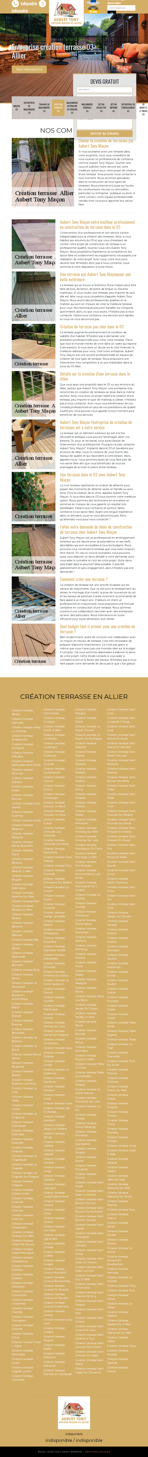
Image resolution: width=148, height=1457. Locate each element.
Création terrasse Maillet (54, 1346)
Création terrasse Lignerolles (54, 1236)
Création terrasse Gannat (54, 1016)
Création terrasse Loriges (54, 1262)
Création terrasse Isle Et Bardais (56, 1109)
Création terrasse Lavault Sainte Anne (56, 1194)
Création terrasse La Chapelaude (24, 1157)
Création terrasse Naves (86, 989)
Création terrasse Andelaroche (22, 737)
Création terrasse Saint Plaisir (121, 796)
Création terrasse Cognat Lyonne (22, 1369)
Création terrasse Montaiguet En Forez (88, 846)
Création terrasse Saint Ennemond (89, 1285)
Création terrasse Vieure (117, 1297)
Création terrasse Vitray (121, 1346)
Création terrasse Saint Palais (121, 787)
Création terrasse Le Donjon (56, 889)
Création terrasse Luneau (54, 1313)
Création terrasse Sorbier (117, 990)
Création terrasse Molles (86, 812)
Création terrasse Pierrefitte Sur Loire (87, 1099)
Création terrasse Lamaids (54, 1160)
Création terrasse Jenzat (54, 1135)
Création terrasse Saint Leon (121, 711)
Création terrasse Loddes (54, 1253)
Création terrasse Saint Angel (89, 1184)
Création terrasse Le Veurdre (119, 1279)
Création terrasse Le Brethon (24, 1039)
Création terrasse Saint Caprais (89, 1226)
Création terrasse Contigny (54, 719)
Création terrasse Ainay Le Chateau (26, 729)
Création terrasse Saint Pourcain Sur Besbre (121, 812)
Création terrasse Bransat (22, 1014)
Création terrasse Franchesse (54, 1007)
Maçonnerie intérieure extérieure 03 (72, 107)
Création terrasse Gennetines (54, 1041)
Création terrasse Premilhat (86, 1133)
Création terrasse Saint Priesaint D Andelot (121, 829)
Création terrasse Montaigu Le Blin (86, 855)
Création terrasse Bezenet (22, 924)
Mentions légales (97, 1451)
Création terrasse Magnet (54, 1338)
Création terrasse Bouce (22, 976)
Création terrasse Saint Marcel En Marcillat (121, 745)
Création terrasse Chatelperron (22, 1259)
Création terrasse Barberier (22, 835)
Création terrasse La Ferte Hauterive (56, 982)
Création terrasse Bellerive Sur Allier (23, 894)
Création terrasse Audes (22, 788)
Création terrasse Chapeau (22, 1149)
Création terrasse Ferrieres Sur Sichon (56, 973)
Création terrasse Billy (25, 939)
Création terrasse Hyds (57, 1103)
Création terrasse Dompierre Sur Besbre (57, 880)
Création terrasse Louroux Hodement (56, 1304)
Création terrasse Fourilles (54, 999)
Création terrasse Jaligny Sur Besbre (55, 1126)
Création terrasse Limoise (54, 1245)
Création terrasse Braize (22, 1005)
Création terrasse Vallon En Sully (117, 1177)
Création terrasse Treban (117, 1096)
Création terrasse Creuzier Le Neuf (54, 804)
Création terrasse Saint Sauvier (121, 863)
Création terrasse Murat (86, 964)
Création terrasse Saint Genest (89, 1319)
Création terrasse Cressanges (54, 796)
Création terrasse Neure (86, 1023)
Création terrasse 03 (58, 107)
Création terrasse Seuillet (117, 982)
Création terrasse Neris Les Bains (89, 998)
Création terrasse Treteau (117, 1113)
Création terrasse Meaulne (86, 762)
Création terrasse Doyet (54, 897)
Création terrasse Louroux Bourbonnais (56, 1279)
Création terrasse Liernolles (54, 1228)
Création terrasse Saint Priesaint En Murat (121, 838)
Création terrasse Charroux (22, 1217)
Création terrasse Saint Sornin (121, 872)
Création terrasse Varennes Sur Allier (118, 1186)
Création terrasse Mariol (86, 719)
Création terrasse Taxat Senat (121, 1024)
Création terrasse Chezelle (22, 1327)
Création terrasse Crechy (54, 787)
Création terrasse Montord (86, 938)
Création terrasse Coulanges (54, 745)
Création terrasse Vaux (121, 1209)
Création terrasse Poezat (86, 1116)
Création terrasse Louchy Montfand (54, 1270)
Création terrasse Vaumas (117, 1203)
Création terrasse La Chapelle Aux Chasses (25, 1174)
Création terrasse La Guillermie (56, 1071)
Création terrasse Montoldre (86, 930)
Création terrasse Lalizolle (54, 1152)
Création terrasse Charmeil (22, 1200)
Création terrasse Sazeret (117, 956)
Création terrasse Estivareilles (54, 956)
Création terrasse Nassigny (86, 981)
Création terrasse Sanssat (117, 922)
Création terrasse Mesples (86, 796)
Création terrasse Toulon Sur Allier (117, 1088)
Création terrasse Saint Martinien (121, 762)
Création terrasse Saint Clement (89, 1243)
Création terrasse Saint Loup (121, 728)
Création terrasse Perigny (86, 1082)
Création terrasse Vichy (121, 1285)
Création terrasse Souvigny (117, 999)
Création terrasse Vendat (117, 1233)
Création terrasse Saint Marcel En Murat (121, 736)
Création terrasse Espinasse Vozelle (54, 948)
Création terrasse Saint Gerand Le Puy (89, 1336)
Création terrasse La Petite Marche (87, 1091)
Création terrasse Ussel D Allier (121, 1152)
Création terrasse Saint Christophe (89, 1235)
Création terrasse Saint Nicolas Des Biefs (121, 779)
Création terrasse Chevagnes (22, 1318)
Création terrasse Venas (117, 1224)
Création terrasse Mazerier (86, 745)
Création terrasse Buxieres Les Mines (24, 1081)
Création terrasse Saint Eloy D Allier (89, 1277)
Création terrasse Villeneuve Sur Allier (119, 1330)
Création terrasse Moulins (86, 955)
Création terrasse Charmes (22, 1208)
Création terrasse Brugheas (22, 1064)
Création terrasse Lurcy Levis (58, 1321)
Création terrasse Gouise (54, 1063)
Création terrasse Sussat (117, 1007)
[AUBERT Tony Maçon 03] (74, 1412)
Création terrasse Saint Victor (121, 889)
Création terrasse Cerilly (22, 1098)
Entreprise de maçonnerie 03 (29, 107)
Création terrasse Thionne (117, 1071)
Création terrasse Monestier (86, 821)
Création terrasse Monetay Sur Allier (86, 829)
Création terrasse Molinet (86, 804)
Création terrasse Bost (26, 969)
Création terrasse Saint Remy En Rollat (121, 855)
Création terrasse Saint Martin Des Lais (121, 753)
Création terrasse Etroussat (54, 965)
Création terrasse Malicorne (54, 1355)
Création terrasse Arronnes (22, 771)
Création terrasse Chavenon (22, 1284)
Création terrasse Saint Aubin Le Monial (89, 1192)
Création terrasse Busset (22, 1073)
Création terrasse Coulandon (54, 736)
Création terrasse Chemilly (22, 1310)
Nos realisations (29, 69)
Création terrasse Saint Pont (121, 804)
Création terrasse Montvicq (86, 947)
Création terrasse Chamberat (22, 1124)
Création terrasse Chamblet (22, 1132)
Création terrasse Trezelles (117, 1130)
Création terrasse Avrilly (26, 820)
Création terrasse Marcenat (54, 1363)
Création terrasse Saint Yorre (121, 906)
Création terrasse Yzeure (117, 1369)
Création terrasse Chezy (22, 1335)
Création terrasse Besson (22, 916)
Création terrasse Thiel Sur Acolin (121, 1063)
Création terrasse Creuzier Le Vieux (54, 812)
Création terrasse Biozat (22, 946)
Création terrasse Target (117, 1016)
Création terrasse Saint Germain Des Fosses (89, 1345)
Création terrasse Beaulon (22, 860)
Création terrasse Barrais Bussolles (22, 843)
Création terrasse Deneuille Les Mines (56, 842)
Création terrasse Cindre (22, 1360)
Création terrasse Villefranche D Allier (119, 1322)
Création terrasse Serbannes (117, 965)
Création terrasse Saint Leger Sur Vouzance (89, 1370)
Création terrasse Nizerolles (86, 1048)
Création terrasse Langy (54, 1169)
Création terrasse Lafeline (54, 1143)
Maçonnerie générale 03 (87, 107)
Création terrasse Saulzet (117, 939)
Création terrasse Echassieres (54, 931)
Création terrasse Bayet (22, 852)
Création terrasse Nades (86, 972)
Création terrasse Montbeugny (86, 863)
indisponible (28, 3)
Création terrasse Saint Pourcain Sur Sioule (121, 821)
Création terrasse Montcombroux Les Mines (87, 874)
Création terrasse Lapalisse (54, 1177)
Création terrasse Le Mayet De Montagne (88, 736)
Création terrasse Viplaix (117, 1339)
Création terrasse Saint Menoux (121, 770)
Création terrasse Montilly (86, 905)
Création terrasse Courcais (54, 762)
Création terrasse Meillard (86, 770)
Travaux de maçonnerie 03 (44, 107)
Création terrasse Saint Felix (89, 1311)
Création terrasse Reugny (86, 1150)
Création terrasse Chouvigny (22, 1352)
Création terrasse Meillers (86, 779)
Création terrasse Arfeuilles (22, 754)
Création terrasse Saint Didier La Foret (89, 1268)
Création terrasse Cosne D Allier (54, 728)
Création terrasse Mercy (86, 787)
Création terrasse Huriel (54, 1096)
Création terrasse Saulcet (117, 931)
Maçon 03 (17, 107)
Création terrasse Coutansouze (54, 770)
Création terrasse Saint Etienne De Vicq (89, 1294)
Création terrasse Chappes (22, 1183)
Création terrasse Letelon (54, 1219)
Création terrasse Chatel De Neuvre (23, 1242)
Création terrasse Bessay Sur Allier (22, 907)
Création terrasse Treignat (117, 1105)
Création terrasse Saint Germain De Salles (89, 1353)
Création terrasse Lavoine (54, 1203)
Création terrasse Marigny (86, 711)
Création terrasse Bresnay (22, 1022)
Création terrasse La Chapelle (24, 1166)
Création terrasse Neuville (86, 1032)
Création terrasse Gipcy (58, 1048)
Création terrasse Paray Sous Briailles (89, 1074)
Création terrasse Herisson (54, 1088)
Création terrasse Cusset (54, 821)
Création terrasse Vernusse (117, 1270)
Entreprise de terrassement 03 (128, 107)
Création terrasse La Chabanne (24, 1115)
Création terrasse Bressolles (22, 1030)
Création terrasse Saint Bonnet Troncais (89, 1218)
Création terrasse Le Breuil (24, 1047)
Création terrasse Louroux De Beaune (56, 1287)
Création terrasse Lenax (54, 1211)
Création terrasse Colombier (22, 1377)
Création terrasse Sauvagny (117, 948)
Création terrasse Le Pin (88, 1108)
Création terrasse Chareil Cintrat (22, 1191)
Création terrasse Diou (57, 865)
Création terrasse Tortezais (117, 1079)
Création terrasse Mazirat (86, 753)
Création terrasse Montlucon (86, 913)
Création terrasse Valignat (117, 1160)
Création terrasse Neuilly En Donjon (86, 1006)
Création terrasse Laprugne (54, 1186)
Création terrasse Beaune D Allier (22, 869)
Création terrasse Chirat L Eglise (26, 1344)
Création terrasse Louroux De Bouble (55, 1296)
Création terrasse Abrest (22, 712)
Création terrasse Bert (25, 901)
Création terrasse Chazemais (22, 1301)
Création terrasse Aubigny (22, 779)
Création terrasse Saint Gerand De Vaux (89, 1328)
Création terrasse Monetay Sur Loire (87, 838)
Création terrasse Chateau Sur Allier (23, 1234)
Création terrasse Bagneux (22, 826)
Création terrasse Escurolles (54, 939)
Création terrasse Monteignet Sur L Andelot (86, 886)
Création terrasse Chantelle (22, 1140)
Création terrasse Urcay (121, 1145)
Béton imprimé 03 (113, 107)
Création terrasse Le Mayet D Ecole (88, 728)
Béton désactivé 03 (101, 107)
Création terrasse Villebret (117, 1313)
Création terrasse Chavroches (22, 1293)
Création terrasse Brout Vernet (26, 1056)
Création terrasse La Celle (24, 1090)
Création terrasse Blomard (22, 963)
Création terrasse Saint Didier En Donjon (89, 1260)
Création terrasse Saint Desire (89, 1252)
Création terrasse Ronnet (86, 1175)
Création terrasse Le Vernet (119, 1250)
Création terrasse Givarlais (54, 1054)
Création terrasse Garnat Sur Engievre (56, 1032)
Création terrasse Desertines (54, 850)
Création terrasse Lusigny (54, 1329)
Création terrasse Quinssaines (86, 1142)
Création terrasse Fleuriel (54, 990)
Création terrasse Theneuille (117, 1054)
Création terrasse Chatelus (22, 1267)
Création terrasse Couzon (54, 779)
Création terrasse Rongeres (86, 1167)
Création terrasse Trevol (117, 1122)
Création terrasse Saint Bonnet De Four (89, 1201)
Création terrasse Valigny (117, 1169)
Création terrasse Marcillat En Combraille (57, 1372)
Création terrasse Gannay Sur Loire (54, 1024)
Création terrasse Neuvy (86, 1040)
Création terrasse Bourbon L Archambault (22, 995)
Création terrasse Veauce (117, 1216)
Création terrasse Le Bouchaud (24, 984)
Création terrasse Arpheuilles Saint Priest (26, 763)
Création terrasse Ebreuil (54, 922)
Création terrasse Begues (22, 877)
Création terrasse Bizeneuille (22, 954)
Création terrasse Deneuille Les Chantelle (54, 831)
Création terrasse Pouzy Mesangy (86, 1125)
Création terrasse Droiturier (54, 906)
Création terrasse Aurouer (22, 796)
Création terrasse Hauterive (54, 1079)
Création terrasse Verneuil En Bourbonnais (117, 1260)
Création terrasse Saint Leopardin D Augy (121, 719)
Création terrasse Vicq (120, 1290)
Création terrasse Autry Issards (26, 805)
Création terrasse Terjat (121, 1039)
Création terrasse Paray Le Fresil (89, 1065)
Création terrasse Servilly (117, 973)
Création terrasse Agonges (22, 720)
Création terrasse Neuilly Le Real (86, 1015)
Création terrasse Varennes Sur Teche (119, 1194)
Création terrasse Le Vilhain (119, 1305)
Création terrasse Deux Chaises (57, 859)
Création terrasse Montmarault (86, 922)
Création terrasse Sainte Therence (117, 880)
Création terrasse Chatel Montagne (23, 1250)
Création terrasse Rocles (86, 1158)
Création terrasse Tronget (117, 1139)
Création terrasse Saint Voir (121, 897)
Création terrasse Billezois (22, 933)
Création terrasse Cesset (22, 1107)
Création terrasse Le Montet (88, 896)
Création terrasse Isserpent (54, 1118)
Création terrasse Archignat (22, 746)
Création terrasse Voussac (117, 1352)
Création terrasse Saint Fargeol (89, 1302)
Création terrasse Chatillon (22, 1276)
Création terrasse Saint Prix (121, 846)
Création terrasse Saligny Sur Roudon (119, 914)
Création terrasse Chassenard (22, 1225)
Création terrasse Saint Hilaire (89, 1362)
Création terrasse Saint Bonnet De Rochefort (89, 1209)
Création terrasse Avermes (22, 813)
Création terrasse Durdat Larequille (54, 914)
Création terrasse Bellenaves (22, 886)
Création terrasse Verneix (117, 1241)
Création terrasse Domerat (54, 872)
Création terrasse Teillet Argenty (121, 1032)
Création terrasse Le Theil (119, 1046)
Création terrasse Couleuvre (54, 753)
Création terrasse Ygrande (117, 1360)
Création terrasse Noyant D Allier (86, 1057)
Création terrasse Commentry (54, 711)
